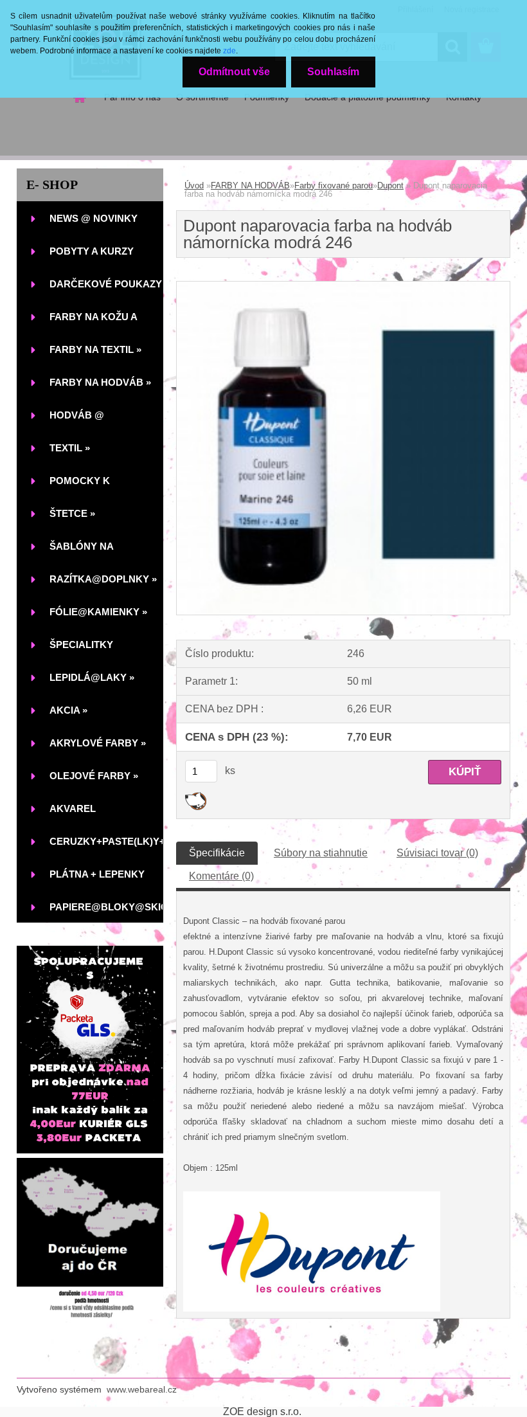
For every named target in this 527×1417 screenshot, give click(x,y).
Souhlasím (333, 71)
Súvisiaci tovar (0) (437, 852)
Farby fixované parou (333, 185)
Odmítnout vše (234, 71)
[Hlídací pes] (195, 796)
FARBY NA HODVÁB (250, 185)
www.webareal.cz (142, 1389)
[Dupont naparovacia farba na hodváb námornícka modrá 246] (343, 286)
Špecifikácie (217, 852)
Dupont (390, 185)
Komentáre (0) (221, 876)
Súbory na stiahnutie (321, 852)
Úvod (194, 185)
